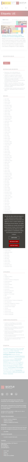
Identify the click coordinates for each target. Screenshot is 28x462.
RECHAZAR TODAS (14, 241)
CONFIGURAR (14, 237)
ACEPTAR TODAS (14, 245)
